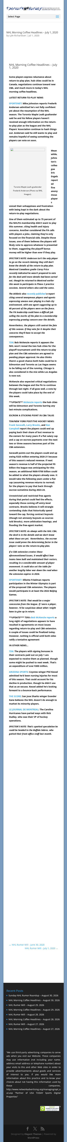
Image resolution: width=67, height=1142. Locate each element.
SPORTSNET (15, 103)
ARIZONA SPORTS (18, 671)
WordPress (33, 1137)
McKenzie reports (32, 402)
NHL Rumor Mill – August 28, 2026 (26, 1014)
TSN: (11, 651)
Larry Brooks (33, 424)
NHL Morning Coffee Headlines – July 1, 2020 (32, 32)
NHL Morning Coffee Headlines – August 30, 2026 (34, 1000)
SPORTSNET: (15, 579)
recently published (36, 293)
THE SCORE (15, 696)
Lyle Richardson (18, 35)
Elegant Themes (32, 1134)
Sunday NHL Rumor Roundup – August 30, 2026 (33, 995)
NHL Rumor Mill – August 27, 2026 (26, 1024)
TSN (11, 342)
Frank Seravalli (17, 424)
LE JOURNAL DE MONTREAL (23, 709)
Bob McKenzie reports (43, 617)
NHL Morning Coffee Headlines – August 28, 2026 (34, 1019)
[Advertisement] (33, 795)
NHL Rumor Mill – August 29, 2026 (26, 1005)
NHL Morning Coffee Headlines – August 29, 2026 (34, 1009)
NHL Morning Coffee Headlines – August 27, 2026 (34, 1028)
